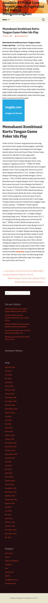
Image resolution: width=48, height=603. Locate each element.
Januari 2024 (9, 484)
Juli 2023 (8, 507)
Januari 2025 (9, 439)
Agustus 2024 (10, 458)
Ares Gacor (9, 553)
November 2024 (10, 446)
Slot (6, 568)
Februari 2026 (10, 390)
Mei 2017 (8, 537)
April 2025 (8, 428)
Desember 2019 (10, 530)
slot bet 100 (9, 572)
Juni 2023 (8, 511)
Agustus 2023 (10, 503)
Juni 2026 (8, 375)
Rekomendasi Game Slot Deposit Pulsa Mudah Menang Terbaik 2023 (27, 280)
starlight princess (11, 579)
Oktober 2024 (10, 450)
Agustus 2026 (10, 367)
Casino (7, 557)
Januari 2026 (9, 394)
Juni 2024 (8, 465)
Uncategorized (22, 36)
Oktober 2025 (10, 405)
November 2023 (10, 492)
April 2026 (8, 382)
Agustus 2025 (10, 412)
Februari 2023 (10, 522)
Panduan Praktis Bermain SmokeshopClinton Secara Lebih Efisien (17, 317)
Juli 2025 (8, 416)
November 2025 (10, 401)
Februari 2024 (10, 480)
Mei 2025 (8, 424)
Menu (4, 19)
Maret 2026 (9, 386)
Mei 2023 (8, 515)
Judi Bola (8, 564)
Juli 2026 (8, 371)
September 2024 (11, 454)
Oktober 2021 (10, 526)
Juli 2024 (8, 462)
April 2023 (8, 518)
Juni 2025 (8, 420)
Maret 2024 (9, 477)
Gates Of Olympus (11, 561)
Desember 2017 (10, 533)
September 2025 (11, 409)
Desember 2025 (10, 397)
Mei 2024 (8, 469)
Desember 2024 (10, 443)
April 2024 (8, 473)
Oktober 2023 (10, 496)
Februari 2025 (10, 435)
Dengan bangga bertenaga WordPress (24, 598)
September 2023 (11, 499)
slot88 (7, 576)
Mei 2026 (8, 378)
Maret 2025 (9, 431)
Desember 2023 (10, 488)
